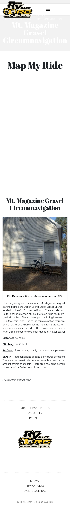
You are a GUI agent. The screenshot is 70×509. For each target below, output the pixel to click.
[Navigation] (48, 9)
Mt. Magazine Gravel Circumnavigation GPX (35, 296)
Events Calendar (35, 491)
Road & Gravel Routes (35, 408)
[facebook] (29, 465)
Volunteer (35, 413)
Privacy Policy (35, 485)
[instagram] (40, 465)
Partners (35, 418)
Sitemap (35, 481)
